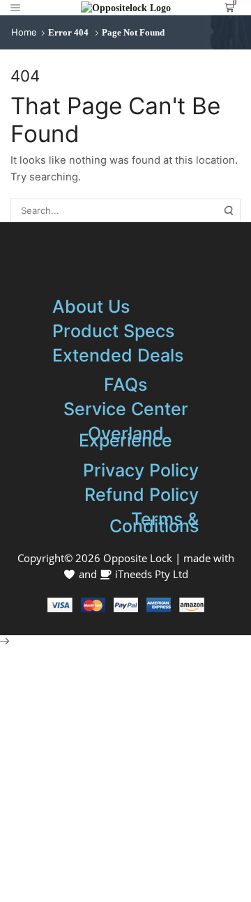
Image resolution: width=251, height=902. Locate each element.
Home (24, 32)
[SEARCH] (229, 210)
